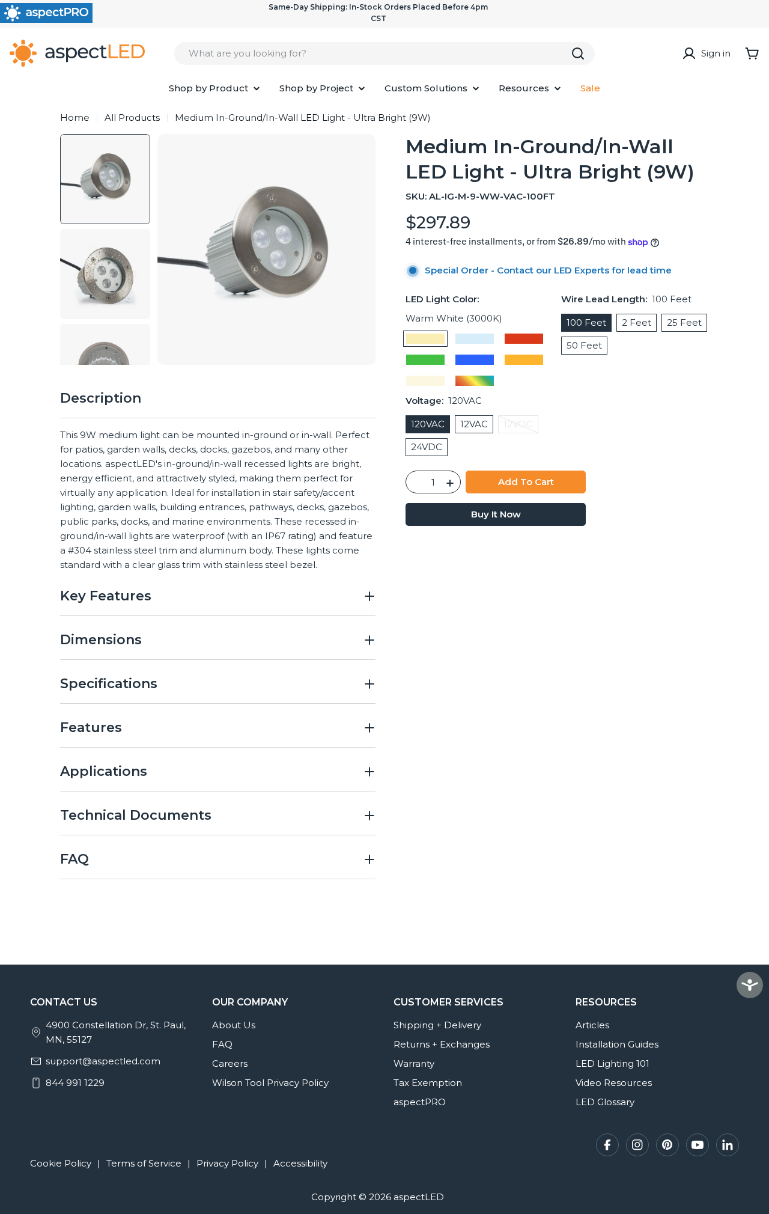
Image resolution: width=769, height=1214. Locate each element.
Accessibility (300, 1163)
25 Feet (684, 323)
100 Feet (586, 323)
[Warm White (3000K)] (425, 339)
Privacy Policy (227, 1163)
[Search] (578, 53)
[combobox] (384, 53)
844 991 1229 (75, 1082)
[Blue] (474, 360)
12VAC (474, 424)
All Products (132, 117)
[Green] (425, 360)
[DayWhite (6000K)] (474, 339)
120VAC (428, 424)
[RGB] (474, 381)
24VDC (426, 447)
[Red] (524, 339)
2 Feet (636, 323)
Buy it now (496, 514)
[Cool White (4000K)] (425, 381)
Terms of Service (143, 1163)
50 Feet (584, 346)
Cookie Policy (60, 1163)
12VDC (520, 426)
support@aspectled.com (103, 1061)
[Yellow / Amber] (524, 360)
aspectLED (419, 1197)
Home (75, 117)
